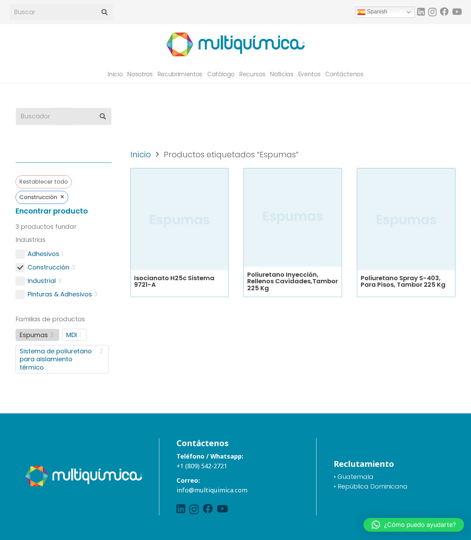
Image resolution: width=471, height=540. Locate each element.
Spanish (376, 11)
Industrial (42, 281)
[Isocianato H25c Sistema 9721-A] (180, 221)
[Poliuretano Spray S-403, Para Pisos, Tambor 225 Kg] (406, 221)
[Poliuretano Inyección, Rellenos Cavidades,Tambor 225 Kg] (293, 217)
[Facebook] (444, 11)
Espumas (34, 335)
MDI (71, 335)
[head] (235, 45)
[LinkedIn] (421, 11)
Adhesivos (43, 254)
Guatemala (355, 476)
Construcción (48, 267)
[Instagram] (432, 12)
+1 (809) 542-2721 (202, 466)
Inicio (140, 154)
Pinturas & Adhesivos (60, 294)
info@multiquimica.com (212, 490)
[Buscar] (104, 12)
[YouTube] (457, 11)
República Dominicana (373, 486)
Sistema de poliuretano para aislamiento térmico (56, 359)
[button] (413, 525)
